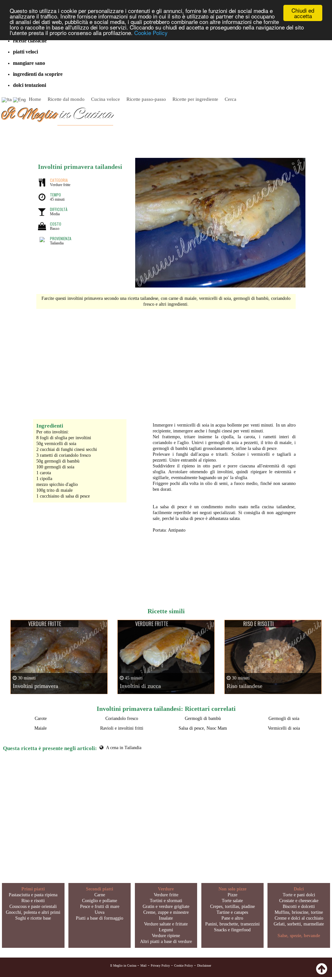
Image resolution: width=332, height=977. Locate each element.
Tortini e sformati (166, 900)
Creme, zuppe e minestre (166, 912)
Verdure (166, 889)
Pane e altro (232, 918)
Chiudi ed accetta (302, 13)
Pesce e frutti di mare (99, 906)
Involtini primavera (35, 686)
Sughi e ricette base (33, 918)
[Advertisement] (166, 360)
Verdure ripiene (166, 935)
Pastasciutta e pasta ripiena (33, 894)
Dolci (299, 889)
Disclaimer (204, 965)
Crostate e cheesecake (298, 900)
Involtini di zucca (140, 686)
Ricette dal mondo (66, 99)
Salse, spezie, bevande (299, 935)
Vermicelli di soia (284, 728)
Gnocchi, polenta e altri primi (33, 912)
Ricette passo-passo (146, 99)
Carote (41, 718)
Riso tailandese (244, 686)
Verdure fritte (166, 894)
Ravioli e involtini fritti (121, 728)
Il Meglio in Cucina (123, 965)
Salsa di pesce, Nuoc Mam (203, 728)
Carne (99, 894)
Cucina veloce (105, 99)
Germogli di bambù (203, 718)
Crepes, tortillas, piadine (232, 906)
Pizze (232, 894)
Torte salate (232, 900)
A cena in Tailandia (123, 747)
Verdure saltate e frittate (166, 924)
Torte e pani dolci (299, 894)
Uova (99, 912)
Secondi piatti (99, 889)
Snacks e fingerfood (232, 929)
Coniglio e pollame (99, 900)
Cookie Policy (151, 33)
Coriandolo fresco (121, 718)
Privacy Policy (160, 965)
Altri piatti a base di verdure (166, 941)
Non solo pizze (232, 889)
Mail (143, 965)
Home (35, 99)
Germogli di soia (283, 718)
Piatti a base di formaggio (99, 918)
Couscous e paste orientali (33, 906)
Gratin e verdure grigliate (166, 906)
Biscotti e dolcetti (299, 906)
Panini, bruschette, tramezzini (232, 924)
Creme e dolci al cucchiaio (299, 918)
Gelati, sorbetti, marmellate (299, 924)
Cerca (230, 99)
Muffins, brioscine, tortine (299, 912)
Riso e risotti (33, 900)
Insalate (166, 918)
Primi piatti (33, 889)
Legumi (166, 929)
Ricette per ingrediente (195, 99)
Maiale (40, 728)
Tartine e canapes (232, 912)
